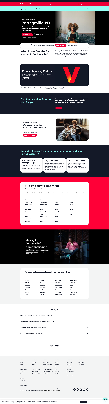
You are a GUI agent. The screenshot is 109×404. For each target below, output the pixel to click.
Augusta (72, 209)
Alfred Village (43, 204)
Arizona (27, 282)
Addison (27, 207)
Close (84, 401)
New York (57, 282)
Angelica (57, 209)
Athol (56, 221)
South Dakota (73, 280)
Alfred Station (43, 202)
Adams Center (28, 202)
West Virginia (73, 292)
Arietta (56, 214)
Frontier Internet (59, 52)
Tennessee (72, 282)
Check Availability (27, 34)
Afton (26, 211)
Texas (71, 285)
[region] (54, 402)
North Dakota (58, 287)
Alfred (41, 199)
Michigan (42, 285)
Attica (71, 202)
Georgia (27, 292)
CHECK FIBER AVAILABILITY (30, 135)
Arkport (57, 216)
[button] (87, 9)
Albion (26, 214)
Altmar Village (43, 216)
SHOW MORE (54, 345)
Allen (41, 207)
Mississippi (43, 290)
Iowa (41, 282)
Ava (71, 211)
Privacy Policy (18, 402)
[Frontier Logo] (26, 4)
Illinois (26, 294)
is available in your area (64, 56)
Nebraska (42, 292)
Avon (71, 214)
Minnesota (42, 287)
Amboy (42, 219)
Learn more (23, 9)
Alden (26, 216)
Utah (71, 287)
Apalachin (57, 211)
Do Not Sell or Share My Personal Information (51, 390)
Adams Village (28, 204)
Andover (57, 204)
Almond (42, 209)
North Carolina (58, 285)
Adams (26, 199)
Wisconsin (72, 294)
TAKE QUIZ (58, 108)
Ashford (57, 219)
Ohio (56, 290)
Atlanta (71, 199)
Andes (56, 202)
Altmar (41, 214)
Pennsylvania (58, 292)
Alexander (27, 221)
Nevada (42, 294)
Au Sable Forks (73, 207)
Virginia (72, 290)
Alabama (27, 280)
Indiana (42, 280)
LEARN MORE (26, 78)
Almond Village (43, 211)
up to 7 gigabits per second (61, 53)
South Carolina (58, 294)
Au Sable (72, 204)
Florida (26, 290)
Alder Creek (28, 219)
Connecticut (28, 287)
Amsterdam (58, 199)
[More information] (75, 8)
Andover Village (59, 207)
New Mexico (58, 280)
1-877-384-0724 (39, 34)
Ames (41, 221)
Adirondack (28, 209)
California (27, 285)
